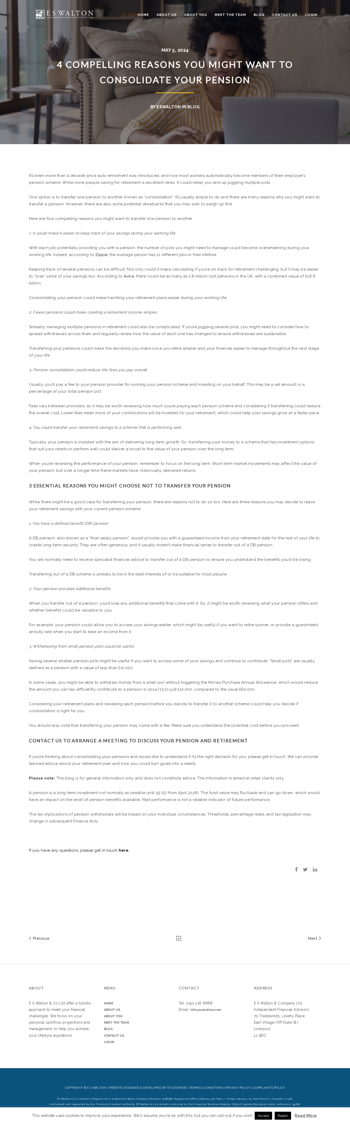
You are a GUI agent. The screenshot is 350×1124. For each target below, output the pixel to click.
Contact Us (284, 15)
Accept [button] (263, 1116)
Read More (306, 1115)
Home (143, 15)
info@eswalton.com (205, 1010)
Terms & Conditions (206, 1087)
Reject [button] (283, 1116)
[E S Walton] (64, 13)
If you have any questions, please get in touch (79, 850)
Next (313, 938)
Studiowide (177, 1087)
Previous (40, 938)
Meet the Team (230, 15)
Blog (259, 15)
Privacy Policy (237, 1087)
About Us (167, 15)
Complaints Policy (269, 1087)
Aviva (129, 276)
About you (195, 15)
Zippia (101, 254)
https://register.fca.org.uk (249, 1104)
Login (311, 15)
